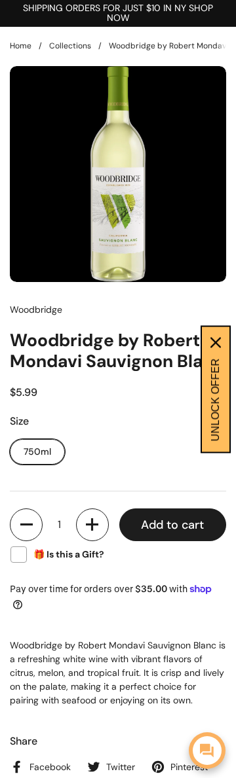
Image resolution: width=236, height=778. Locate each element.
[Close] (215, 342)
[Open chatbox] (207, 750)
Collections (70, 46)
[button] (26, 524)
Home (20, 46)
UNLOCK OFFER (215, 399)
